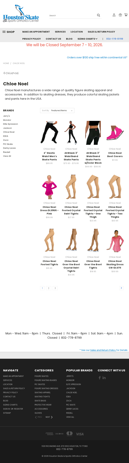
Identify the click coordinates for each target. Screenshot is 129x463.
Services (60, 31)
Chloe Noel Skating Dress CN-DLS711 (114, 264)
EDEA (5, 136)
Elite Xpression (10, 123)
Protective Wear (43, 404)
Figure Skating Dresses (46, 388)
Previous (124, 453)
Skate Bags (40, 400)
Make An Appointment (36, 31)
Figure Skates (41, 376)
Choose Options (49, 135)
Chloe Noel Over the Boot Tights (93, 264)
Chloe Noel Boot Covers (115, 154)
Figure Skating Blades (46, 380)
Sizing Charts (86, 38)
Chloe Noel (8, 131)
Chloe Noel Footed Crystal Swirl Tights (71, 210)
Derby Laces (9, 148)
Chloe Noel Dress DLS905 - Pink (49, 210)
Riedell (6, 152)
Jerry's (6, 115)
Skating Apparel (42, 392)
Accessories (41, 409)
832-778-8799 (114, 38)
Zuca (5, 140)
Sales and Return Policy (103, 350)
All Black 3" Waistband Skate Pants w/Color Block (93, 157)
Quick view (49, 128)
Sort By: (45, 110)
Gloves (38, 413)
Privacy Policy (31, 38)
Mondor (7, 120)
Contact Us (53, 38)
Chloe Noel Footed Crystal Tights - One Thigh (93, 212)
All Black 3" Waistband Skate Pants (71, 156)
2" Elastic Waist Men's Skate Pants (49, 156)
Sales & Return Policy (101, 31)
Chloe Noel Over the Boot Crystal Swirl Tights (71, 266)
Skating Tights (42, 396)
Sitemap (7, 413)
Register (18, 409)
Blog (69, 38)
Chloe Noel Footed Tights (49, 263)
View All (7, 156)
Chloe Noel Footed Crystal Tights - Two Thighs (115, 212)
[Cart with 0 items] (125, 14)
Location (77, 31)
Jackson (7, 128)
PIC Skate (8, 144)
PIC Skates (40, 384)
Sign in (6, 409)
